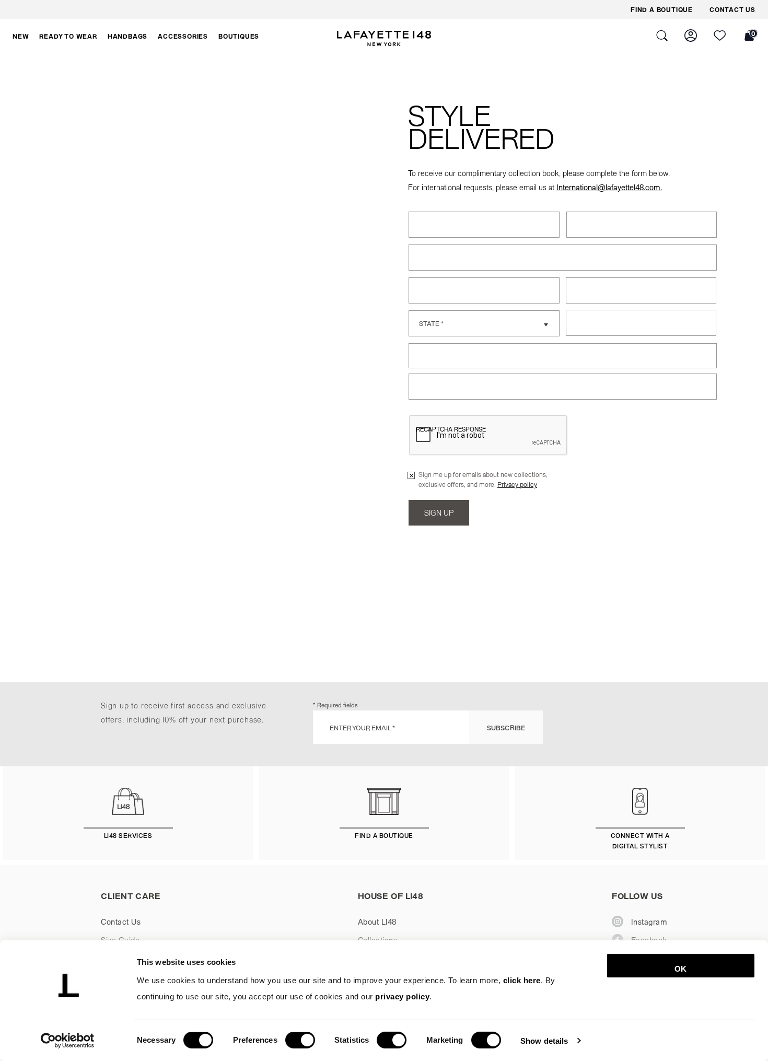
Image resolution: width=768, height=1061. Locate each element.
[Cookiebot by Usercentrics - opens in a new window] (67, 1040)
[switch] (300, 1040)
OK (680, 968)
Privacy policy (517, 484)
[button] (21, 36)
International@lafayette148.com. (609, 187)
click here (522, 980)
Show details (544, 1040)
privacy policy (402, 996)
